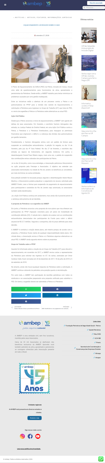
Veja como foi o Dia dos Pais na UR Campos (88, 133)
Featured (41, 17)
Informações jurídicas (59, 17)
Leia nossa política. (29, 449)
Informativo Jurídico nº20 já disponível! (87, 105)
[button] (5, 4)
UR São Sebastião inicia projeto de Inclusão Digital (88, 48)
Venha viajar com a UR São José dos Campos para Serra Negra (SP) (88, 76)
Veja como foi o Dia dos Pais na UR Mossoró (88, 161)
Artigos (31, 17)
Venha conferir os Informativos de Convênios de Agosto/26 (88, 189)
